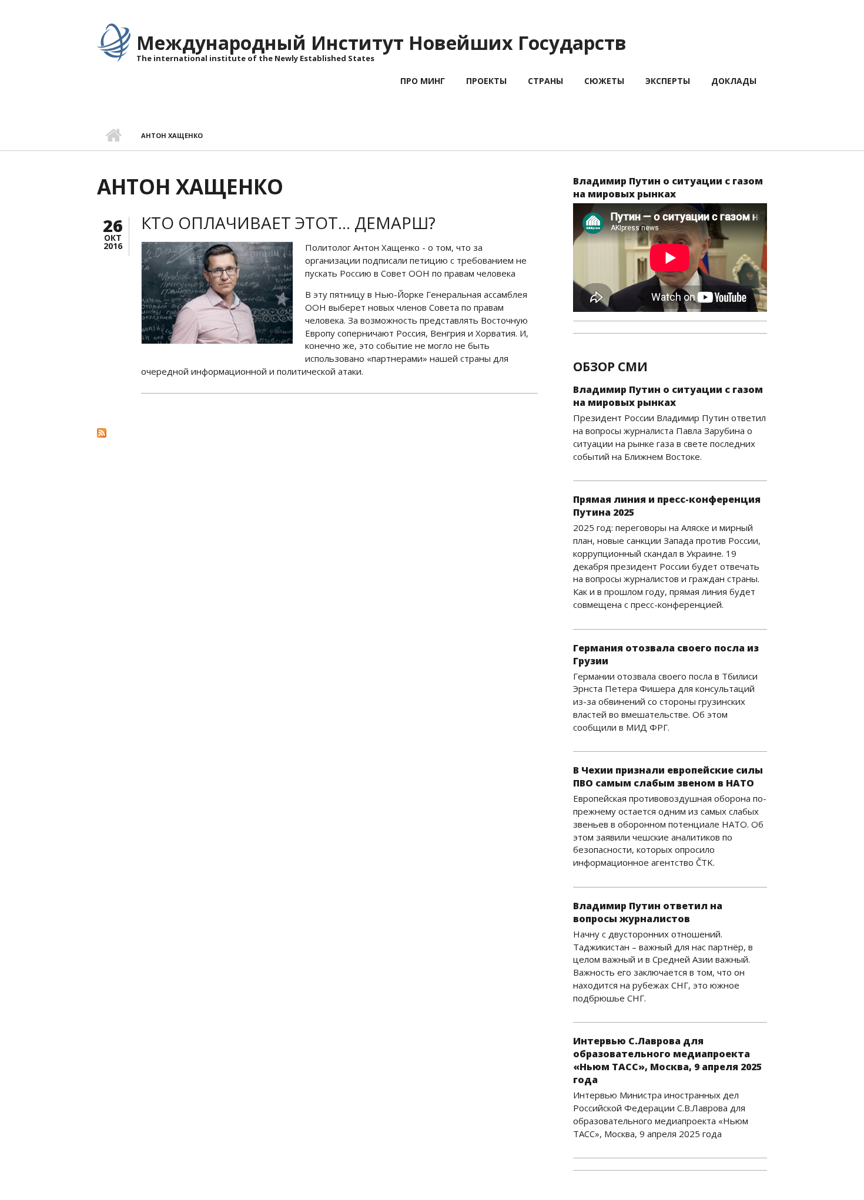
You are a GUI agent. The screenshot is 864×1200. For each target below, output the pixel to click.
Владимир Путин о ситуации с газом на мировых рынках (668, 187)
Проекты (486, 80)
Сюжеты (604, 80)
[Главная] (113, 42)
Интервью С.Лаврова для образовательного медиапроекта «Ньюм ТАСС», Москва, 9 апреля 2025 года (667, 1060)
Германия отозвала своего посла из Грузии (666, 654)
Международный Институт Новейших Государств (381, 42)
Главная (113, 135)
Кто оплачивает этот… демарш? (288, 222)
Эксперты (667, 80)
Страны (545, 80)
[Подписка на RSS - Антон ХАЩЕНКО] (317, 432)
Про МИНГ (422, 80)
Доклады (733, 80)
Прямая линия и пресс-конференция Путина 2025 (667, 506)
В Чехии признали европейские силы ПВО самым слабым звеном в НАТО (668, 776)
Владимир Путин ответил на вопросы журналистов (647, 912)
